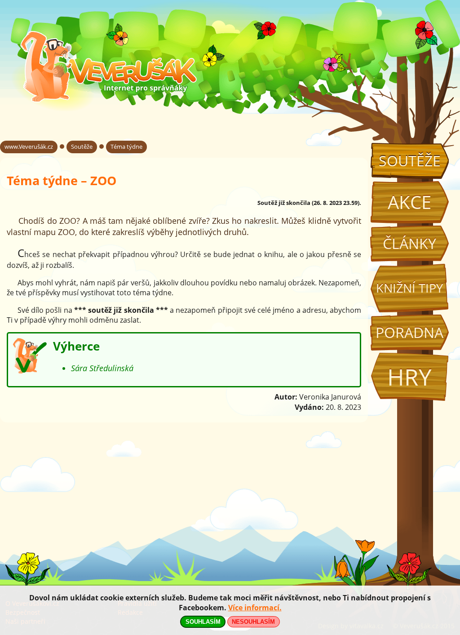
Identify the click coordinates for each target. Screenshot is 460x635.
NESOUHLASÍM (253, 621)
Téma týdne (126, 146)
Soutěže (410, 160)
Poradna (409, 332)
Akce (409, 202)
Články (409, 243)
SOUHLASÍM (203, 621)
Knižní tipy (409, 288)
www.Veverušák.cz (28, 146)
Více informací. (255, 608)
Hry (409, 376)
